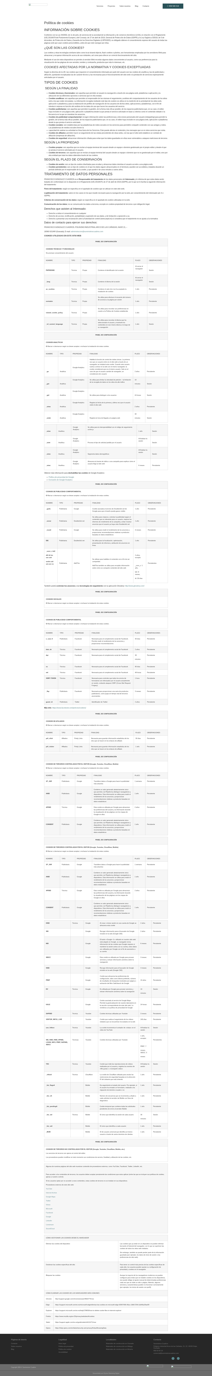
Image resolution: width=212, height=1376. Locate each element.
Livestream (50, 1224)
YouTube (49, 1189)
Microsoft (49, 1209)
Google (71, 477)
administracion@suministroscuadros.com (87, 231)
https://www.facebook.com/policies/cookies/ (69, 708)
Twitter (48, 1201)
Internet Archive (51, 1193)
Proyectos (111, 6)
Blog (136, 6)
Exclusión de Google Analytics (60, 480)
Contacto (146, 6)
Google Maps (50, 1197)
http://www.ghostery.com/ (134, 586)
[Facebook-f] (173, 1358)
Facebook (49, 1213)
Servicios (100, 6)
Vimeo (48, 1205)
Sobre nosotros (125, 6)
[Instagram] (178, 1358)
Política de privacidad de (58, 477)
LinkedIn (49, 1221)
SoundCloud (50, 1228)
